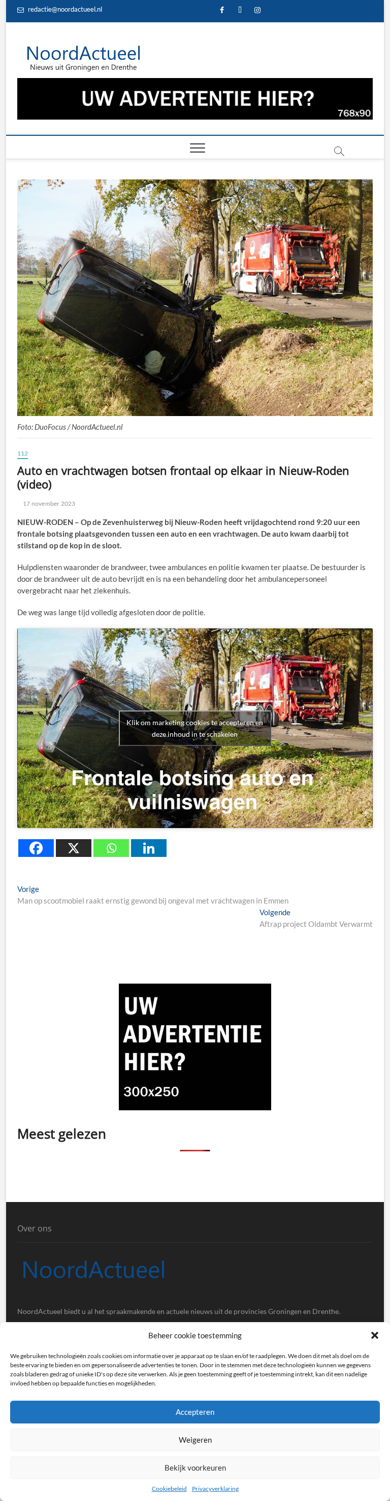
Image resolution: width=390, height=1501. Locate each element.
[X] (73, 848)
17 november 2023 (48, 503)
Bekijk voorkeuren (195, 1467)
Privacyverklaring (215, 1488)
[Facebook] (36, 848)
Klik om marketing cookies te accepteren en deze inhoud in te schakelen (194, 728)
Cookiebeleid (169, 1488)
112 (22, 453)
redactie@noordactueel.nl (64, 9)
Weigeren (195, 1439)
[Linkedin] (149, 848)
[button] (375, 1335)
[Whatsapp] (111, 848)
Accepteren (195, 1411)
